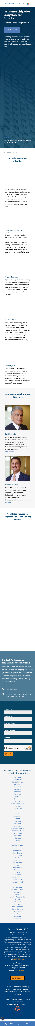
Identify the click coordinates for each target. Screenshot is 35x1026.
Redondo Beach (17, 828)
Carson (17, 840)
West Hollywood (17, 804)
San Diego (17, 914)
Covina (17, 872)
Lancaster (17, 826)
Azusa (17, 899)
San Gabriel (17, 860)
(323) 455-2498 (18, 959)
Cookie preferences (16, 1021)
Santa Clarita (17, 814)
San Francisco (17, 907)
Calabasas (17, 819)
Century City (17, 904)
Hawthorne (17, 853)
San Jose (17, 911)
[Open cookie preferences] (2, 1018)
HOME (8, 987)
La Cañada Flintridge (17, 850)
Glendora (17, 902)
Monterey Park (17, 882)
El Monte (17, 836)
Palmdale (17, 821)
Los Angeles (17, 855)
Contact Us (12, 30)
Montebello (17, 867)
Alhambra (17, 838)
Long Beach (17, 779)
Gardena (17, 870)
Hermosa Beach (17, 890)
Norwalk (17, 816)
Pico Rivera (17, 887)
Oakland (17, 916)
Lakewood (17, 895)
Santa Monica (17, 782)
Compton (17, 799)
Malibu (17, 796)
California (17, 919)
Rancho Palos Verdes (17, 897)
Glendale (17, 789)
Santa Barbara (17, 909)
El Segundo (17, 863)
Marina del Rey (17, 845)
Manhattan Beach (17, 831)
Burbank (17, 792)
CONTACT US (16, 978)
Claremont (17, 875)
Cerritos (18, 858)
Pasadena (17, 784)
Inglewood (18, 806)
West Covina (17, 833)
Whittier (17, 801)
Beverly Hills (17, 787)
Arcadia (17, 843)
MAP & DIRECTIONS (20, 989)
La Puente (17, 865)
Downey (17, 824)
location (27, 3)
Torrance (17, 794)
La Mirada (17, 777)
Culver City (18, 809)
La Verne (17, 892)
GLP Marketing (22, 1004)
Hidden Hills (17, 880)
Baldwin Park (17, 877)
